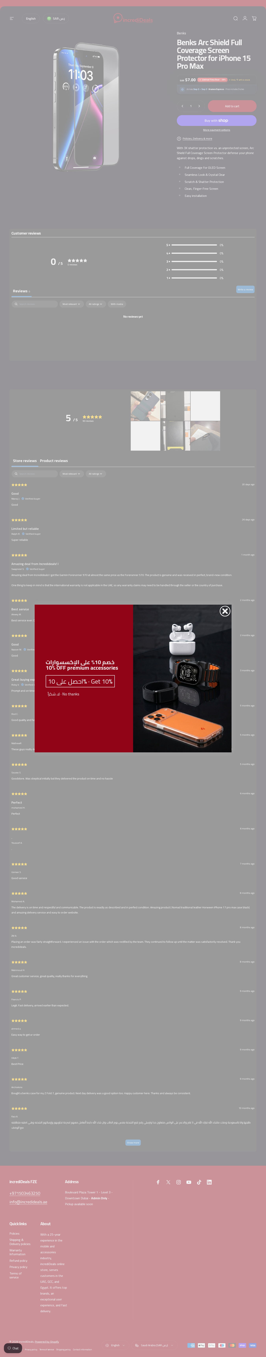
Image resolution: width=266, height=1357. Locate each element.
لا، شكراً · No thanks (63, 694)
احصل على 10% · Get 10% (80, 681)
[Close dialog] (225, 611)
